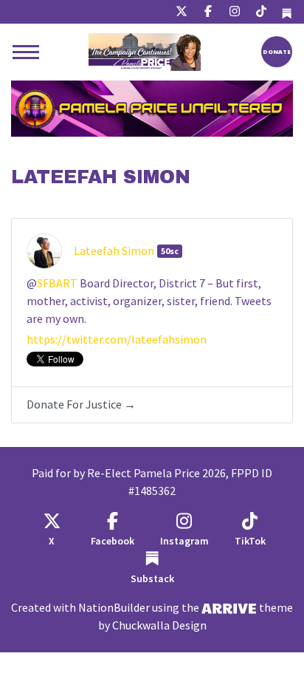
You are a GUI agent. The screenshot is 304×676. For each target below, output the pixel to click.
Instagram (184, 541)
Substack (152, 579)
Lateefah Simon (114, 251)
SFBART (57, 283)
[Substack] (286, 12)
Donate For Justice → (81, 404)
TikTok (250, 541)
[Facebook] (208, 12)
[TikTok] (261, 12)
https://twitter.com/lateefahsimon (117, 339)
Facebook (112, 541)
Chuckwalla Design (159, 625)
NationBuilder (114, 607)
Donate (277, 51)
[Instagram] (234, 12)
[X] (181, 12)
